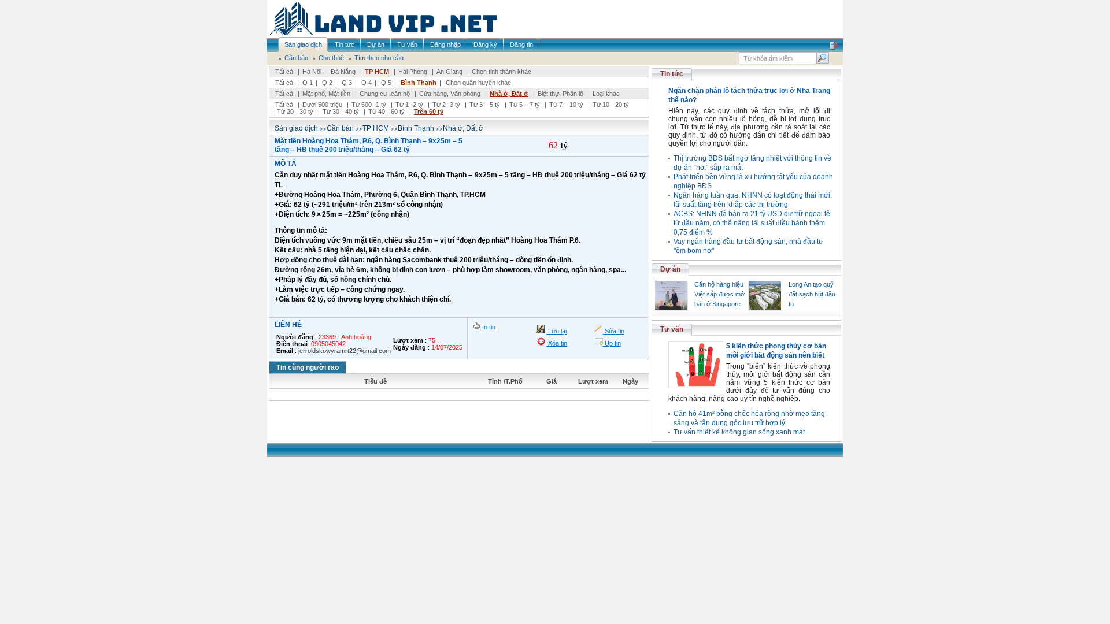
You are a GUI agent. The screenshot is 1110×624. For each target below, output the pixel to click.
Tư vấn (671, 329)
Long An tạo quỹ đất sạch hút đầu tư (812, 294)
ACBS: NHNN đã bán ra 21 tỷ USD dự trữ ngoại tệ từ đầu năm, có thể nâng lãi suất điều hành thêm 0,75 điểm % (752, 223)
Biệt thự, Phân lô (560, 93)
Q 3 (347, 82)
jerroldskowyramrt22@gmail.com (344, 350)
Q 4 (366, 82)
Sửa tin (613, 331)
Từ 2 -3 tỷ (446, 104)
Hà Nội (311, 71)
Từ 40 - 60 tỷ (386, 111)
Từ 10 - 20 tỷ (611, 104)
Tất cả (284, 71)
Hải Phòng (412, 71)
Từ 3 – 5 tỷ (484, 104)
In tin (487, 327)
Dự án (670, 269)
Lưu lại (556, 331)
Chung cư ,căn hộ (385, 93)
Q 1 (307, 82)
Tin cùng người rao (307, 367)
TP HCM (377, 71)
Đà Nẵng (343, 71)
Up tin (612, 343)
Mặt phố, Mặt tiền (326, 93)
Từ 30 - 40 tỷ (341, 111)
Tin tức (671, 74)
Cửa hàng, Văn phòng (449, 93)
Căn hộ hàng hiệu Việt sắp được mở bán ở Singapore (719, 294)
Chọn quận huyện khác (478, 82)
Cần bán (340, 128)
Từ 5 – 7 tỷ (524, 104)
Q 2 (327, 82)
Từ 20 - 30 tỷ (295, 111)
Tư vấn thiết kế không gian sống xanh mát (739, 432)
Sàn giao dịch (296, 128)
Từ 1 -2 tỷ (409, 104)
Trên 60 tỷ (428, 111)
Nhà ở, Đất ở (509, 93)
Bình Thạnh (418, 82)
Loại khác (606, 93)
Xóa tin (556, 343)
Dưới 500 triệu (322, 104)
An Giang (449, 71)
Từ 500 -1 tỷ (369, 104)
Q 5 (386, 82)
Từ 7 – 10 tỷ (566, 104)
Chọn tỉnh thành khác (501, 71)
